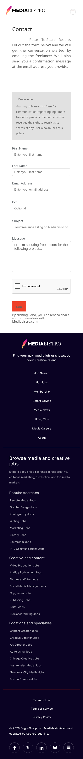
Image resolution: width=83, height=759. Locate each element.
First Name (20, 148)
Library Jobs (18, 534)
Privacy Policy (42, 717)
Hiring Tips (42, 419)
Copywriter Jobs (20, 593)
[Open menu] (73, 12)
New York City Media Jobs (27, 672)
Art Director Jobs (21, 644)
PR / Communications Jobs (27, 548)
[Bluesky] (55, 747)
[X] (28, 747)
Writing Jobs (18, 521)
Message (18, 238)
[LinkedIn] (41, 747)
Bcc (15, 202)
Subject (17, 221)
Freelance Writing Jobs (25, 613)
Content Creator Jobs (24, 630)
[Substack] (68, 747)
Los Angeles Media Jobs (26, 665)
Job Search (41, 373)
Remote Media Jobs (23, 500)
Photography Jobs (22, 514)
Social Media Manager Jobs (28, 586)
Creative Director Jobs (24, 637)
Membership (42, 391)
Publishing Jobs (20, 600)
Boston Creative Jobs (24, 679)
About (42, 437)
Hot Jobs (41, 382)
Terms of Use (41, 700)
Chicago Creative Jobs (24, 658)
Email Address (22, 183)
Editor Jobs (17, 607)
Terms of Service (42, 708)
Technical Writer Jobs (24, 579)
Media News (42, 410)
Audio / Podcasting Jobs (26, 572)
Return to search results (50, 39)
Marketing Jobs (20, 528)
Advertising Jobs (21, 651)
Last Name (19, 166)
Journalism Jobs (20, 541)
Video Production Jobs (24, 565)
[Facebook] (14, 747)
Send (19, 306)
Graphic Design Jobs (23, 507)
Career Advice (41, 400)
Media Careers (41, 428)
